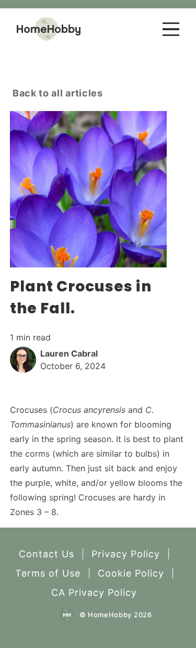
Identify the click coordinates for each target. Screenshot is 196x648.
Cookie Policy (131, 573)
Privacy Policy (125, 553)
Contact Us (46, 553)
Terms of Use (47, 573)
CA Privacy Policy (94, 592)
